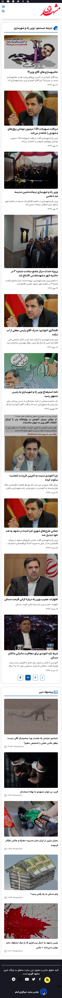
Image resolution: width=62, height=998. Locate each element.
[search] (3, 12)
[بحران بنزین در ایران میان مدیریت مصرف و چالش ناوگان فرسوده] (31, 819)
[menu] (3, 7)
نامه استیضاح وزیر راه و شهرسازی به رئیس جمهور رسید (35, 394)
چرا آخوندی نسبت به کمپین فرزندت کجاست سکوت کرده (33, 478)
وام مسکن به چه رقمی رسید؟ (44, 894)
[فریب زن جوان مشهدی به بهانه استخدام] (31, 770)
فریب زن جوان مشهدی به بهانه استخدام (39, 792)
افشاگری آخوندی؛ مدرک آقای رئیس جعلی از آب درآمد (32, 332)
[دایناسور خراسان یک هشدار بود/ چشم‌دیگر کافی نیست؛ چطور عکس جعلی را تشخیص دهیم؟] (31, 716)
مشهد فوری (34, 974)
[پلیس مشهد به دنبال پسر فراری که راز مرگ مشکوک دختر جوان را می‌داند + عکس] (31, 921)
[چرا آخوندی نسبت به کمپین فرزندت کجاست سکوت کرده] (31, 443)
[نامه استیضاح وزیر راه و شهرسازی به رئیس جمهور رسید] (31, 371)
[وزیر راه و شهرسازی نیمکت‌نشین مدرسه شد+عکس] (31, 170)
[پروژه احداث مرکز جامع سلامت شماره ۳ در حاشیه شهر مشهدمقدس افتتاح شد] (31, 241)
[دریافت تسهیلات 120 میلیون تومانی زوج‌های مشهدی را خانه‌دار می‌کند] (31, 108)
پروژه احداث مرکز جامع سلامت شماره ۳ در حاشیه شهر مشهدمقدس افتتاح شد (34, 273)
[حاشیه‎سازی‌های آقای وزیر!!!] (31, 52)
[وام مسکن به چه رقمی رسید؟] (31, 872)
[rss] (28, 2)
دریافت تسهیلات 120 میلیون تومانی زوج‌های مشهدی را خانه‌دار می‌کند (33, 131)
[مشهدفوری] (50, 10)
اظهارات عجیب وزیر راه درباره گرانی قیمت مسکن (31, 599)
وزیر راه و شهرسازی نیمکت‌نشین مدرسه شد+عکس (36, 194)
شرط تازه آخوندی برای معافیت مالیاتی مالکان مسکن (33, 656)
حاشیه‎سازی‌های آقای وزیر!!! (43, 72)
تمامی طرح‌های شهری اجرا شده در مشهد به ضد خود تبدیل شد (32, 533)
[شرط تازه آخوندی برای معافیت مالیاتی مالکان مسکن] (31, 632)
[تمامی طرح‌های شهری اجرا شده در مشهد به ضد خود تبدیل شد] (31, 513)
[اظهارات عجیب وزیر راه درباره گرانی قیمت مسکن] (31, 575)
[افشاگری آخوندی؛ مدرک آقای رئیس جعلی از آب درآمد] (31, 310)
